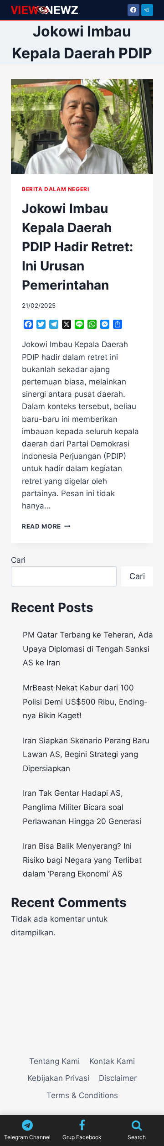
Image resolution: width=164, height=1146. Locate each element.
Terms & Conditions (82, 1095)
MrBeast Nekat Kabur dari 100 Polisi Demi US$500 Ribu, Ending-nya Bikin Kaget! (85, 701)
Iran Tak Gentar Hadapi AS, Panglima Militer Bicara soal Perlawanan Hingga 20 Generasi (82, 806)
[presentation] (82, 126)
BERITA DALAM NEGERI (55, 189)
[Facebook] (133, 10)
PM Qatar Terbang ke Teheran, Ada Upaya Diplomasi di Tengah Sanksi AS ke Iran (88, 648)
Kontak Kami (112, 1061)
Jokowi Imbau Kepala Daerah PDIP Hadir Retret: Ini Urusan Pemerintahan (77, 247)
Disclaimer (118, 1078)
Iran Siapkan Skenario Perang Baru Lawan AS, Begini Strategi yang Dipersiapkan (86, 754)
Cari (18, 560)
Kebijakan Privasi (58, 1078)
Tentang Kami (54, 1061)
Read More (46, 526)
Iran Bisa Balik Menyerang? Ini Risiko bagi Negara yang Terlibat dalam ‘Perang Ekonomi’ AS (82, 859)
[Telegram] (147, 10)
